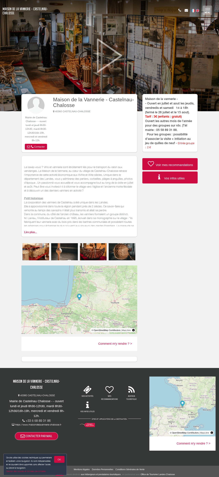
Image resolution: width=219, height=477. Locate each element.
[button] (36, 147)
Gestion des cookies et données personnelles (26, 471)
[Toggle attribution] (133, 330)
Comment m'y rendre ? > (115, 343)
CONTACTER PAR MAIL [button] (38, 436)
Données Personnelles (102, 469)
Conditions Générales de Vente (130, 469)
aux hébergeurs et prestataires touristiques (101, 474)
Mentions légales (82, 469)
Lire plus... (30, 232)
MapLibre (126, 330)
